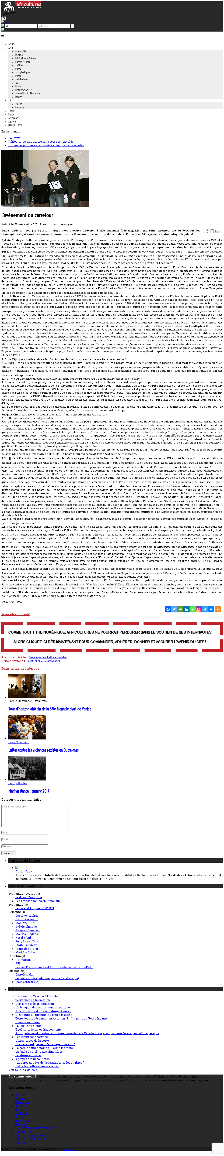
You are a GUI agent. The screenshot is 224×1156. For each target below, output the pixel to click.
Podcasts (19, 107)
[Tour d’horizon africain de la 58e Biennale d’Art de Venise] (27, 697)
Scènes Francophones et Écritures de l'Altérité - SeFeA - (54, 967)
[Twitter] (174, 609)
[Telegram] (205, 609)
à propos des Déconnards (32, 1059)
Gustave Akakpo (26, 915)
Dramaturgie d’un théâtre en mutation (48, 657)
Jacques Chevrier (27, 930)
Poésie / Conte (22, 62)
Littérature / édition (25, 58)
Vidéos (18, 104)
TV (9, 100)
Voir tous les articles (22, 1070)
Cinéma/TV (20, 51)
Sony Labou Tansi (27, 941)
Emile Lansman (26, 945)
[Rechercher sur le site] (3, 18)
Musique (19, 55)
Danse (18, 69)
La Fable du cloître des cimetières (38, 1051)
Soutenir (14, 138)
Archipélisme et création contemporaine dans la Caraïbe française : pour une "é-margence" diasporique (87, 1033)
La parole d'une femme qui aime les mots (44, 1048)
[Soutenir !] (112, 637)
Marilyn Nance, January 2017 (28, 791)
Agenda (12, 121)
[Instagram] (199, 609)
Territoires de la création (32, 1000)
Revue (11, 114)
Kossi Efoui (23, 937)
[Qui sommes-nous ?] (2, 30)
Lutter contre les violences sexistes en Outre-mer (43, 750)
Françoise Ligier (26, 948)
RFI (17, 963)
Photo (18, 76)
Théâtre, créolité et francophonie (38, 1029)
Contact (20, 1142)
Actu (10, 48)
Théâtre (19, 65)
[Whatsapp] (193, 609)
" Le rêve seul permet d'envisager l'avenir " (45, 1044)
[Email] (180, 609)
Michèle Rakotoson (28, 952)
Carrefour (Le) (24, 974)
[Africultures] (21, 14)
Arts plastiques (22, 72)
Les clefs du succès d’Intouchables (43, 661)
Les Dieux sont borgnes (31, 1037)
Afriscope (13, 118)
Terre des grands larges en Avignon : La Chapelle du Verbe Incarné (61, 1018)
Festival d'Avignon (28, 897)
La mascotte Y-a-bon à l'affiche (36, 996)
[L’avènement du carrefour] (45, 206)
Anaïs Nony (23, 871)
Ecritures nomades (28, 1055)
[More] (218, 609)
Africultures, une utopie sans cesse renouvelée (41, 141)
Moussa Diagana (26, 934)
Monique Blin (24, 923)
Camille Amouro (26, 919)
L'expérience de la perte (32, 1040)
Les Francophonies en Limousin (37, 901)
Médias (18, 97)
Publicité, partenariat (30, 1139)
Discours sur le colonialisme (35, 1003)
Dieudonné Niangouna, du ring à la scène (43, 1015)
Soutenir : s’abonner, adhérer (35, 1128)
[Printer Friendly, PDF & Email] (212, 233)
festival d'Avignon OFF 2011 (34, 908)
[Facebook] (168, 609)
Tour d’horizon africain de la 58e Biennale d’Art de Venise (49, 708)
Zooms (11, 111)
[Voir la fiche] (16, 867)
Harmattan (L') (25, 959)
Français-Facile (15, 125)
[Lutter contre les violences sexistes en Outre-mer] (27, 738)
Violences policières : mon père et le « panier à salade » (46, 145)
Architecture (21, 79)
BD (16, 83)
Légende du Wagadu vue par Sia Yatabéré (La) (47, 978)
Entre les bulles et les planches (37, 1066)
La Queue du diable (28, 1026)
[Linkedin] (186, 609)
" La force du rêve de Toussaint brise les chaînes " (49, 1062)
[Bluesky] (211, 609)
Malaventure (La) (27, 982)
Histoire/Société (23, 90)
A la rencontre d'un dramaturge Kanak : (43, 1011)
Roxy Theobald (18, 742)
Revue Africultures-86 (15, 614)
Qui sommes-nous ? (22, 1076)
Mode (18, 86)
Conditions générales (30, 1135)
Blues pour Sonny (27, 1022)
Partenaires (23, 1131)
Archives (69, 1149)
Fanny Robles (17, 783)
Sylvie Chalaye (26, 926)
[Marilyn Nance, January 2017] (27, 779)
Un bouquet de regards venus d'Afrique (42, 1007)
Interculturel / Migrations (28, 93)
